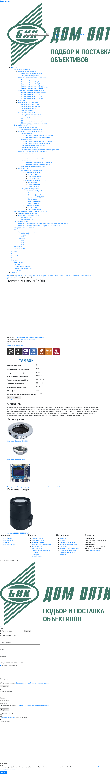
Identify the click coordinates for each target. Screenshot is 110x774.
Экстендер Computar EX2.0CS (17, 441)
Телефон (3, 656)
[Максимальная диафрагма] (48, 351)
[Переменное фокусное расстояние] (41, 351)
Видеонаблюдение (38, 540)
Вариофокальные (65, 276)
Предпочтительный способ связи (11, 663)
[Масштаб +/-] (0, 763)
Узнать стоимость (14, 397)
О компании (15, 260)
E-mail (2, 649)
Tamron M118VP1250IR (27, 339)
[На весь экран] (2, 763)
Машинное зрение (38, 538)
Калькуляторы (15, 258)
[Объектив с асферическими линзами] (10, 351)
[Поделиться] (4, 763)
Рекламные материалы (22, 266)
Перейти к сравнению (7, 717)
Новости (14, 252)
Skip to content (5, 1)
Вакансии (17, 270)
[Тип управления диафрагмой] (33, 351)
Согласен (3, 772)
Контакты (14, 272)
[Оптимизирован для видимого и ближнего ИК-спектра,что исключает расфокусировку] (18, 351)
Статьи (13, 254)
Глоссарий (14, 256)
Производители (37, 557)
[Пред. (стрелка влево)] (0, 765)
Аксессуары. (36, 555)
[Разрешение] (56, 351)
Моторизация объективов (23, 268)
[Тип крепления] (26, 351)
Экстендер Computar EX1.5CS (17, 459)
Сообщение (4, 679)
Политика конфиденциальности (70, 548)
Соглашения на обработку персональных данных (32, 683)
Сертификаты (18, 262)
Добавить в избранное (15, 345)
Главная (10, 276)
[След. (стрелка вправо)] (2, 765)
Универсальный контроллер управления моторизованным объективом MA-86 (33, 487)
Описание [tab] (14, 400)
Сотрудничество (9, 544)
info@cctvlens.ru (79, 34)
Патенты (17, 264)
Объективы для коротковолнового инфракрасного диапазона (41, 548)
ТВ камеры (35, 553)
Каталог (15, 67)
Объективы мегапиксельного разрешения (29, 337)
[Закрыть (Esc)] (6, 763)
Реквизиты (63, 555)
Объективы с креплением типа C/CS (45, 276)
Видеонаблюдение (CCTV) (23, 276)
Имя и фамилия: (5, 643)
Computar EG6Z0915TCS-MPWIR (18, 533)
